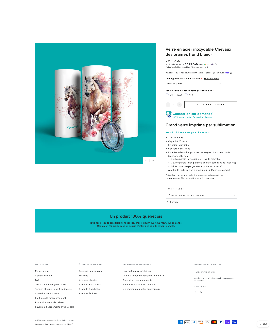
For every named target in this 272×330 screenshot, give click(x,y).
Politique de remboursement (50, 298)
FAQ (37, 280)
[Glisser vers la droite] (152, 160)
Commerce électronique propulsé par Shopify (54, 324)
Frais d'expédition (173, 67)
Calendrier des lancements (137, 280)
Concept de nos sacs (90, 271)
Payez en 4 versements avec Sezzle (54, 307)
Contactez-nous (44, 275)
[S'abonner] (235, 272)
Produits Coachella (89, 289)
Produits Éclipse (88, 293)
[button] (201, 64)
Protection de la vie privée (49, 302)
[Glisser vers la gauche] (146, 160)
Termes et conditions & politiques (53, 289)
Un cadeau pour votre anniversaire (142, 289)
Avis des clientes (88, 280)
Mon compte (42, 271)
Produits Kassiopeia (90, 284)
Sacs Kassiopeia (49, 320)
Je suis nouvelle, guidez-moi (50, 284)
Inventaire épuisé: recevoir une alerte (143, 275)
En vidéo (83, 275)
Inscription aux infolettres (137, 271)
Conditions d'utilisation (47, 293)
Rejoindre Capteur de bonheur (139, 284)
